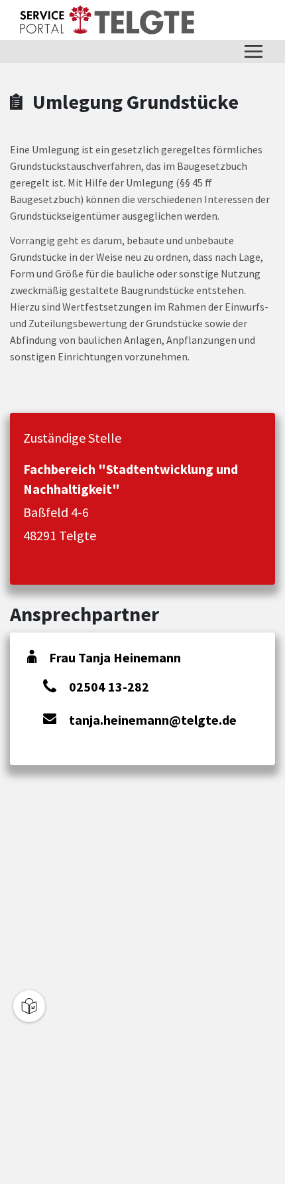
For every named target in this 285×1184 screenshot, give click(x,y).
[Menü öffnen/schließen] (253, 51)
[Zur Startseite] (107, 20)
